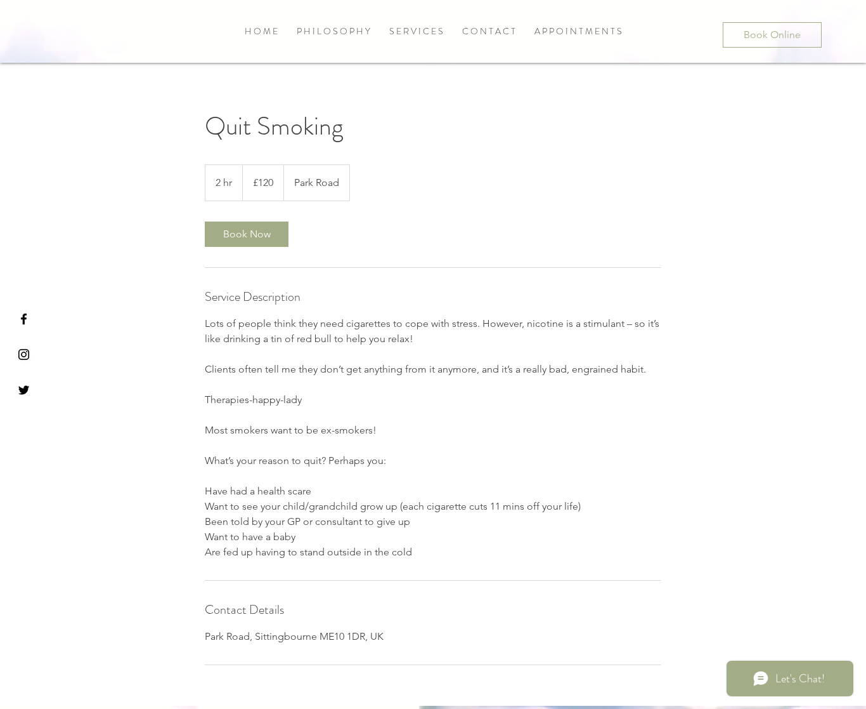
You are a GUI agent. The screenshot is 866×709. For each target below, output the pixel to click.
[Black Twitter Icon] (23, 390)
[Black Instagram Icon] (23, 354)
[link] (246, 234)
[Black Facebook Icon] (23, 319)
